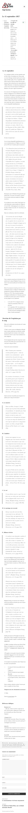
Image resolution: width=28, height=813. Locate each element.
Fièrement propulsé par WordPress (8, 811)
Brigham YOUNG (12, 745)
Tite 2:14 (10, 674)
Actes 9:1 (20, 647)
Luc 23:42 (6, 734)
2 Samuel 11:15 (13, 647)
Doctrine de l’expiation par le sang (6, 26)
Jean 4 (11, 654)
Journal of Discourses (6, 746)
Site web (4, 787)
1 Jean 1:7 (10, 670)
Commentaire (6, 759)
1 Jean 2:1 (10, 680)
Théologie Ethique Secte (17, 744)
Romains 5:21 (7, 707)
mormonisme (13, 746)
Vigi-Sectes (6, 10)
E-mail (4, 782)
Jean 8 (6, 656)
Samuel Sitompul (13, 743)
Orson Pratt (19, 746)
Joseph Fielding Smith (20, 745)
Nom (3, 777)
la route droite (11, 696)
